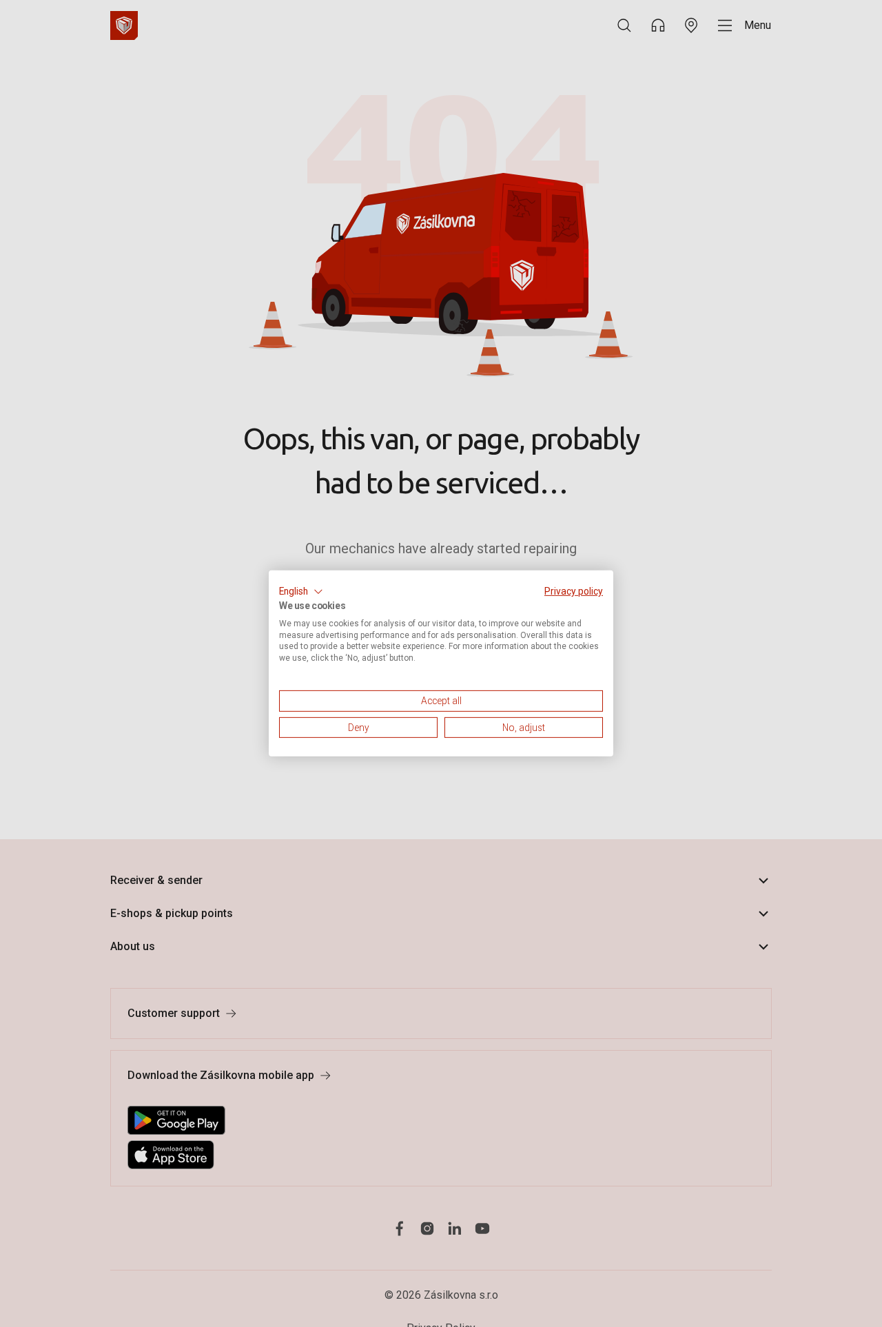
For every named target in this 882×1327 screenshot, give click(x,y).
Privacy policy (573, 591)
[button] (301, 592)
